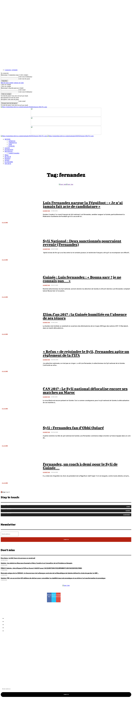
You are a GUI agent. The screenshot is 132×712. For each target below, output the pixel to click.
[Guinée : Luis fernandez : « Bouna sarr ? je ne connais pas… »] (20, 283)
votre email (22, 90)
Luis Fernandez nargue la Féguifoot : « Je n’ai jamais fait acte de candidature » (83, 204)
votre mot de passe (24, 79)
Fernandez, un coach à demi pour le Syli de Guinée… (80, 466)
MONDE (7, 139)
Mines (6, 155)
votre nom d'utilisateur (25, 77)
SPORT (7, 160)
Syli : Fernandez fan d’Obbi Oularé (73, 428)
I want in (66, 539)
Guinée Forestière (14, 153)
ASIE (10, 144)
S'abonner (126, 514)
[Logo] (24, 136)
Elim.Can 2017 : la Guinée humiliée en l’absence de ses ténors (85, 316)
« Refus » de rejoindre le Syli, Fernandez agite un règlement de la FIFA (86, 353)
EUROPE (12, 146)
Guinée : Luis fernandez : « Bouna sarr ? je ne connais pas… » (82, 279)
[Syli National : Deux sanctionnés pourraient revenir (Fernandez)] (20, 246)
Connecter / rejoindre (11, 70)
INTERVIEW (9, 149)
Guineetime (46, 211)
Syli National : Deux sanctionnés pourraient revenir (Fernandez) (82, 243)
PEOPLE (7, 158)
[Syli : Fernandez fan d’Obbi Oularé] (20, 432)
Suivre (128, 510)
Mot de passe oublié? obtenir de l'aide (12, 83)
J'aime (128, 506)
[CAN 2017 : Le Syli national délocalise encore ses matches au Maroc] (20, 395)
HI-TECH (8, 156)
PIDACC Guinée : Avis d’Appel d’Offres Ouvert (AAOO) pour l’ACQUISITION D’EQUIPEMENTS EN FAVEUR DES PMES (52, 650)
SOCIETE (8, 163)
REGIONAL (9, 151)
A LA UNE (5, 222)
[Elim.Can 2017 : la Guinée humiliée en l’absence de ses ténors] (20, 320)
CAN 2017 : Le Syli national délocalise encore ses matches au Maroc (85, 390)
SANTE (7, 148)
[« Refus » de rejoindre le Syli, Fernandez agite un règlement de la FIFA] (20, 358)
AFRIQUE (12, 141)
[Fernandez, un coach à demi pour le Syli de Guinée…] (20, 469)
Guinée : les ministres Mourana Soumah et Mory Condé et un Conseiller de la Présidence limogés (42, 646)
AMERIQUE (13, 143)
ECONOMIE (9, 162)
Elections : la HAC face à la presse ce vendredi (18, 558)
